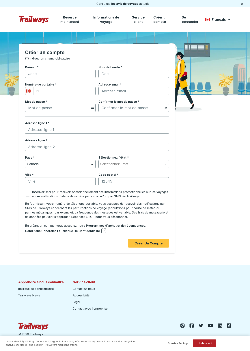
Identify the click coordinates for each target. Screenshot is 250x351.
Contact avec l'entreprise (90, 308)
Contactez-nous (84, 289)
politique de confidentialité (36, 289)
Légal (76, 302)
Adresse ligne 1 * (37, 123)
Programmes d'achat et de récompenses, (116, 225)
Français (218, 20)
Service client (138, 19)
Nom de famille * (110, 67)
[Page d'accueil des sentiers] (34, 19)
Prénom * (32, 67)
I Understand (204, 343)
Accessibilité (81, 295)
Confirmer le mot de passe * (118, 101)
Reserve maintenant (69, 19)
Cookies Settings (178, 343)
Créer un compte (160, 19)
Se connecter (190, 19)
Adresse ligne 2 (36, 140)
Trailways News (29, 295)
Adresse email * (110, 84)
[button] (92, 108)
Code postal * (108, 175)
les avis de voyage (124, 3)
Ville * (29, 175)
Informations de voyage (106, 19)
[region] (125, 343)
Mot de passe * (36, 101)
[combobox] (29, 91)
